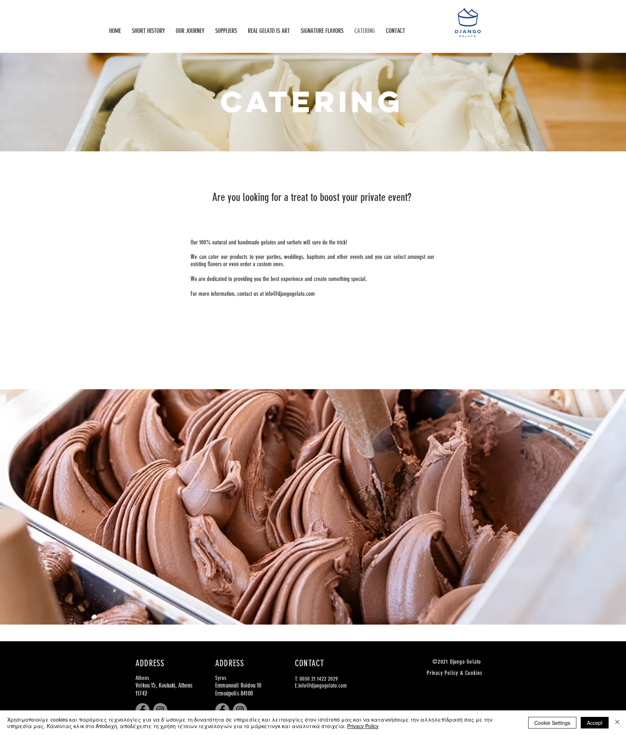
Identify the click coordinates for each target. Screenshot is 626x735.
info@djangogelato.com (290, 293)
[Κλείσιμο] (617, 722)
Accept (594, 722)
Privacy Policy (363, 726)
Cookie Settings (552, 722)
